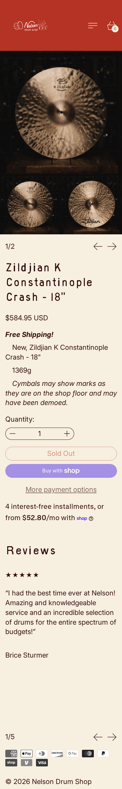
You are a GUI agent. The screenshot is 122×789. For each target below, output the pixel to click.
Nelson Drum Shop (62, 781)
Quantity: (19, 419)
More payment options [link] (61, 489)
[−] (12, 434)
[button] (61, 112)
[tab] (30, 203)
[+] (67, 434)
